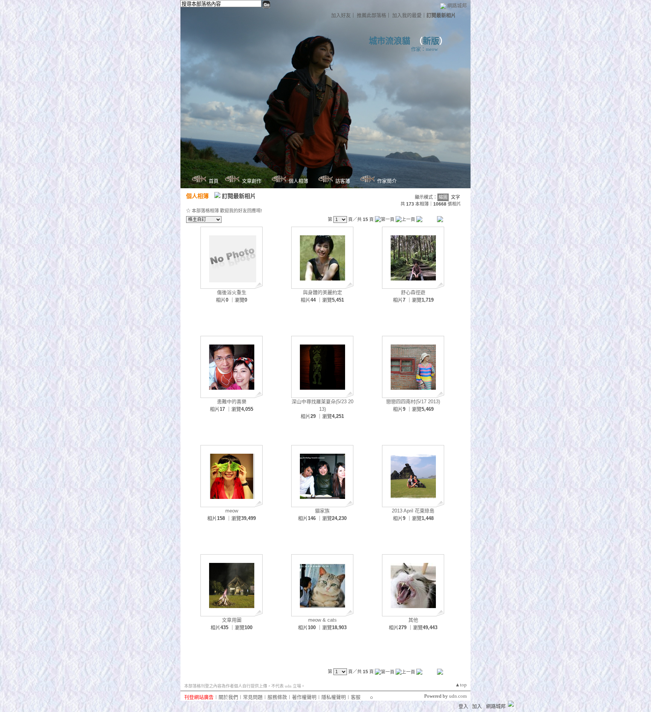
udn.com (458, 696)
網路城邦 (457, 5)
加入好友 (341, 15)
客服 (356, 697)
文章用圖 (231, 620)
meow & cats (322, 620)
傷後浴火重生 (231, 292)
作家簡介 (387, 181)
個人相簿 (298, 181)
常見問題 (253, 697)
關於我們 (228, 697)
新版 (431, 41)
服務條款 (277, 697)
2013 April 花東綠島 (413, 511)
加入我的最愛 (407, 15)
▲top (461, 685)
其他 (413, 620)
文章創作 (251, 181)
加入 (477, 706)
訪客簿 (342, 181)
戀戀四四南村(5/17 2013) (413, 401)
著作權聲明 (304, 697)
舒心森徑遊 (413, 292)
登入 (463, 706)
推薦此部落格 (371, 15)
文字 (455, 197)
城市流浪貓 (389, 41)
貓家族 (322, 511)
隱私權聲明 (333, 697)
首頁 (214, 181)
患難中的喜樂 (231, 401)
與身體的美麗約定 (322, 292)
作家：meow (424, 49)
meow (231, 511)
